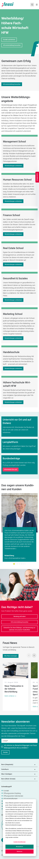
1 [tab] (14, 564)
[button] (19, 765)
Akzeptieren (19, 846)
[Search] (32, 4)
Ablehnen (19, 851)
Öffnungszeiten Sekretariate (13, 796)
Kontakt (6, 791)
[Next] (34, 655)
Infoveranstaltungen (10, 798)
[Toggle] (37, 5)
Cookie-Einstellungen (20, 842)
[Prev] (29, 655)
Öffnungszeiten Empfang (12, 793)
